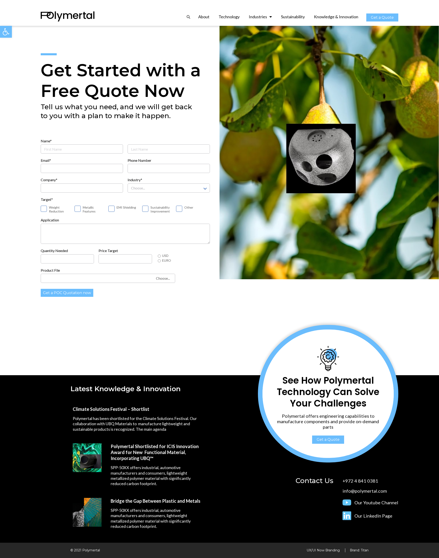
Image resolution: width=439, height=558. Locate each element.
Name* (46, 141)
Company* (49, 180)
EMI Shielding (126, 207)
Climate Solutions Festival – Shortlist (111, 409)
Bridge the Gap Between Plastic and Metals (155, 501)
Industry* (135, 180)
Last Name (136, 141)
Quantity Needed (54, 250)
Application (50, 220)
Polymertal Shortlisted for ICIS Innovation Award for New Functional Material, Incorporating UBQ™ (155, 452)
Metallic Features (89, 209)
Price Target (108, 250)
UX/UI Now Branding (323, 550)
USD (165, 256)
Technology (229, 17)
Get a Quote (328, 439)
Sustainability (293, 17)
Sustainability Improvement (160, 209)
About (203, 17)
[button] (382, 17)
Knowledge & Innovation (336, 17)
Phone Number (139, 160)
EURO (166, 260)
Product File (50, 270)
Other (188, 207)
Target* (47, 199)
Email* (46, 160)
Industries (258, 17)
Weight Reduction (56, 209)
